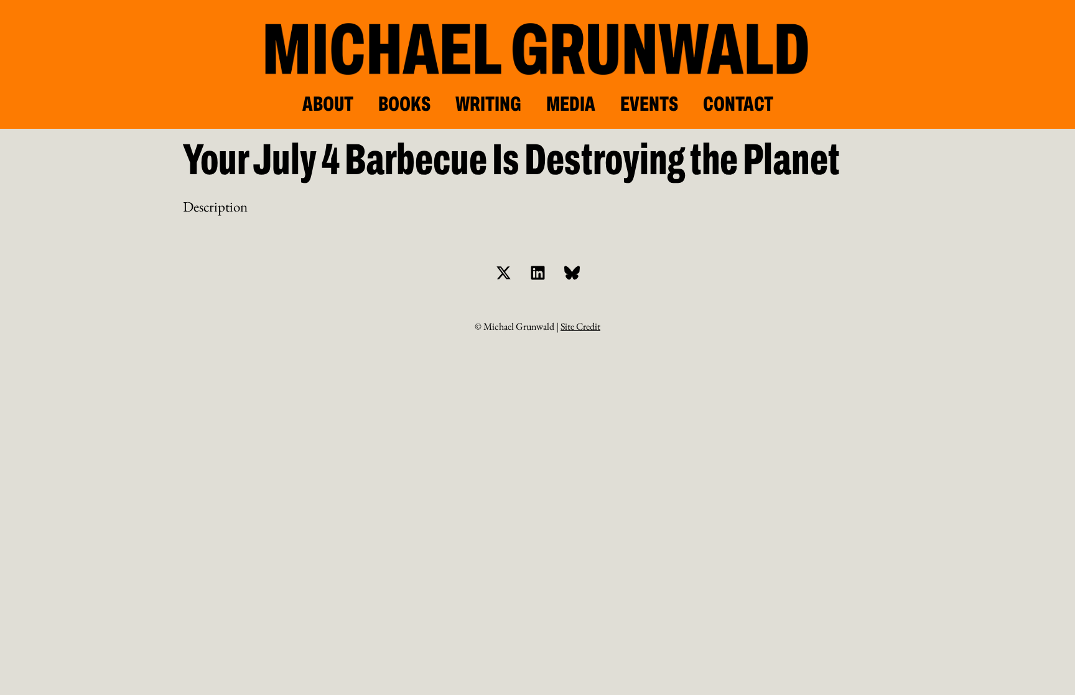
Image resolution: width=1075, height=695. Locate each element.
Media (570, 104)
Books (404, 104)
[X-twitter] (503, 272)
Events (649, 104)
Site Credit (580, 326)
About (327, 104)
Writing (488, 104)
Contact (738, 104)
